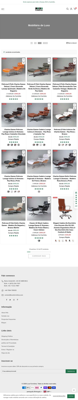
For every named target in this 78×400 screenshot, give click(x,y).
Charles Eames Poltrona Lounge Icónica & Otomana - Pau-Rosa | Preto (13, 178)
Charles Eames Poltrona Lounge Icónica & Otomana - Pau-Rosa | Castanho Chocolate (13, 132)
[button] (76, 199)
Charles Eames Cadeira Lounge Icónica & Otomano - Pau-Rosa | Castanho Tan (39, 132)
